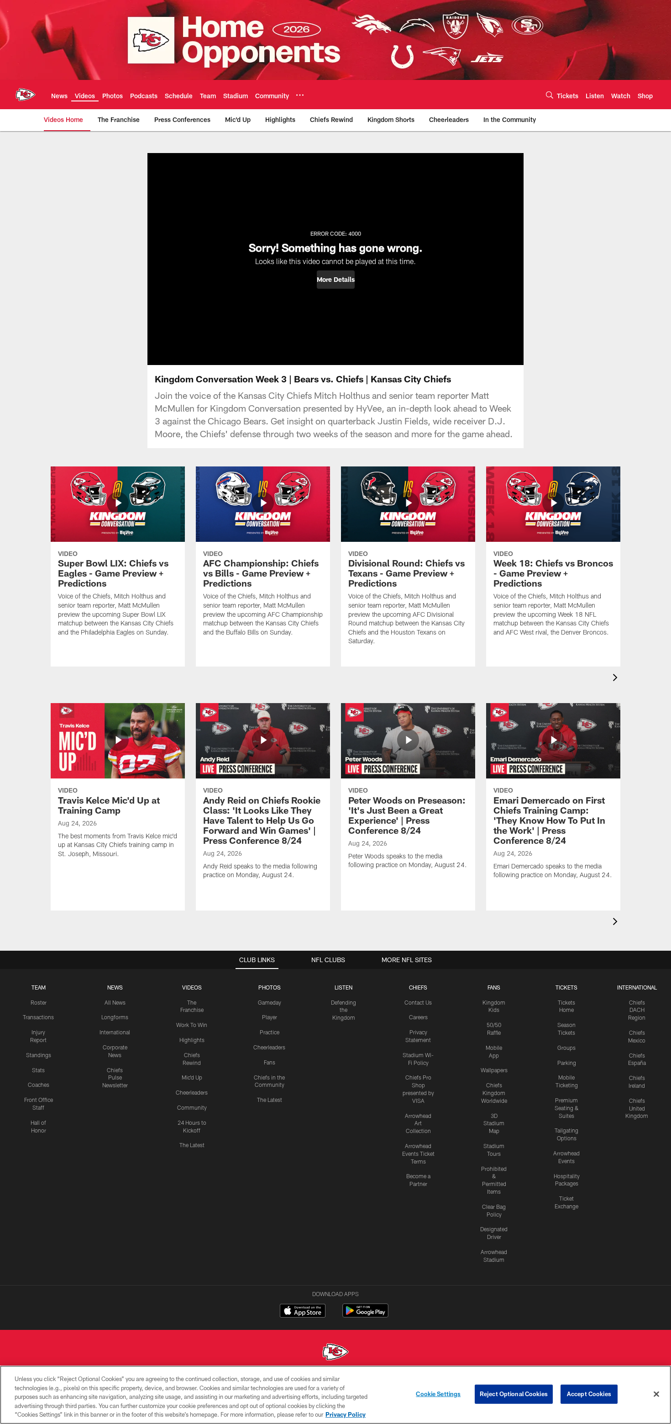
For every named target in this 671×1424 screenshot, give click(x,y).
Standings (38, 1055)
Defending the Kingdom (343, 1010)
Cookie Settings (438, 1394)
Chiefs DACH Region (636, 1010)
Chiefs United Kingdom (636, 1108)
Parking (566, 1062)
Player (269, 1017)
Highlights (191, 1040)
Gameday (269, 1002)
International (115, 1032)
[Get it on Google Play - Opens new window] (365, 1315)
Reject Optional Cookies (514, 1394)
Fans (269, 1062)
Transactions (38, 1017)
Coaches (38, 1084)
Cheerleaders (192, 1092)
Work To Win (191, 1025)
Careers (418, 1017)
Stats (38, 1070)
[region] (335, 1395)
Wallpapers (494, 1070)
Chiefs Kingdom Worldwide (494, 1093)
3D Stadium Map (493, 1123)
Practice (269, 1032)
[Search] (549, 95)
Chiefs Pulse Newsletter (115, 1078)
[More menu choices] (300, 95)
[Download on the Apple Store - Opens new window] (302, 1311)
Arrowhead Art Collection (418, 1123)
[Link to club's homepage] (26, 95)
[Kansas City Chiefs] (335, 1353)
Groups (566, 1047)
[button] (336, 279)
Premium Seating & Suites (567, 1108)
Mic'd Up (192, 1077)
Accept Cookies (589, 1394)
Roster (39, 1002)
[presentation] (616, 678)
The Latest (191, 1145)
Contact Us (418, 1002)
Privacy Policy (345, 1414)
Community (192, 1107)
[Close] (656, 1394)
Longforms (114, 1017)
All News (115, 1002)
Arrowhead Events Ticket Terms (418, 1154)
